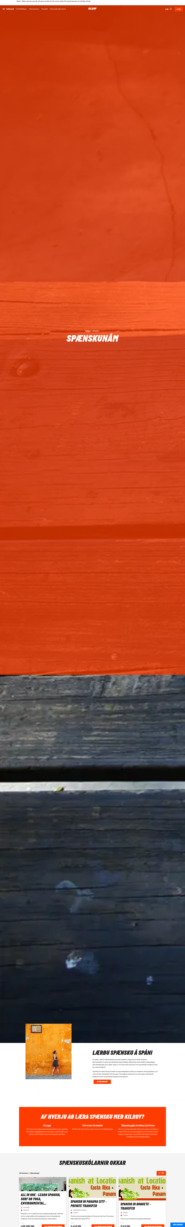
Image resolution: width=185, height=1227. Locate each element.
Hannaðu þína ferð (58, 9)
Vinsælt (44, 9)
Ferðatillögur (21, 9)
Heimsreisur (34, 9)
